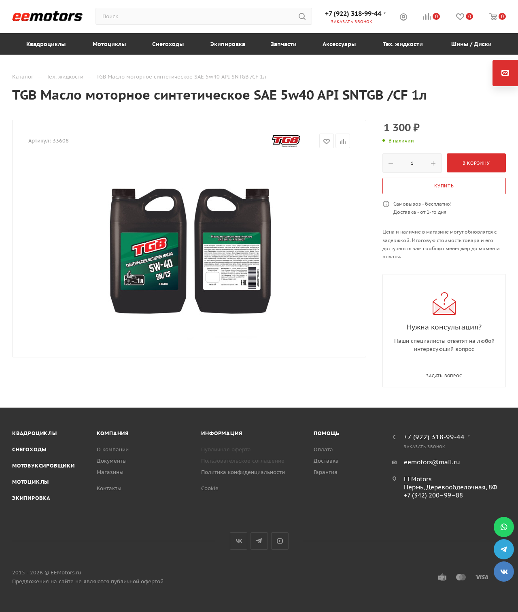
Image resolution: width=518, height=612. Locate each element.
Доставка (326, 460)
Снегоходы (29, 449)
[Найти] (302, 16)
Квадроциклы (34, 433)
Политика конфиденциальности (243, 472)
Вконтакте (238, 541)
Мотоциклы (30, 481)
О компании (113, 449)
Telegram (259, 541)
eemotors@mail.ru (432, 462)
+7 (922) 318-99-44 (353, 13)
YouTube (280, 541)
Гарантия (326, 472)
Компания (113, 433)
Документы (112, 460)
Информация (221, 433)
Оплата (323, 449)
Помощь (327, 433)
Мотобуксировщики (43, 465)
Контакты (109, 488)
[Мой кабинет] (403, 18)
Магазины (110, 472)
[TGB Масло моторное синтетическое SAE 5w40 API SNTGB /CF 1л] (189, 250)
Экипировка (31, 498)
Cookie (210, 488)
